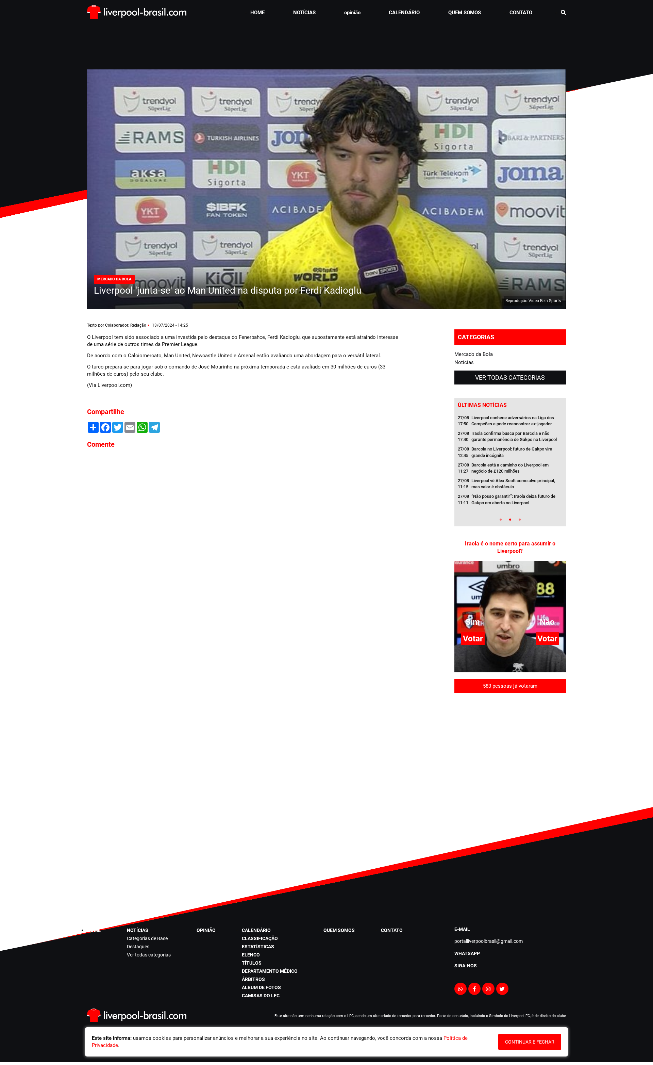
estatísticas (258, 946)
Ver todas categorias (510, 377)
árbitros (253, 979)
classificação (260, 938)
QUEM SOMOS (464, 13)
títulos (252, 963)
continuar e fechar (529, 1042)
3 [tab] (520, 519)
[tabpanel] (510, 462)
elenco (251, 954)
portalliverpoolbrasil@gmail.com (488, 941)
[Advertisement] (326, 42)
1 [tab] (501, 519)
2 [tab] (510, 519)
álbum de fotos (261, 987)
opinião (352, 13)
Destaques (138, 946)
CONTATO (520, 13)
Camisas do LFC (261, 995)
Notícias (464, 362)
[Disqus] (245, 546)
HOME (257, 13)
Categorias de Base (147, 938)
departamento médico (270, 971)
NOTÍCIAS (304, 13)
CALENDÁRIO (404, 13)
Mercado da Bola (473, 354)
